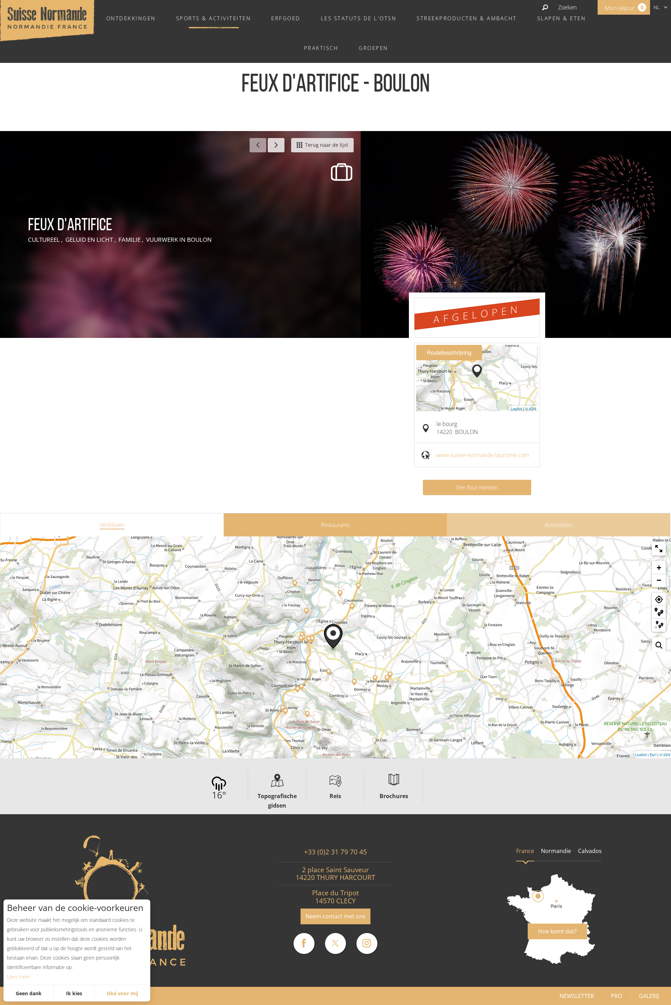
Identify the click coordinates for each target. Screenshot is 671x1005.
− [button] (659, 580)
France (525, 851)
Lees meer (18, 976)
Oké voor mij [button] (122, 993)
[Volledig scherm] (658, 548)
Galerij (649, 996)
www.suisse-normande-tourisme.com (482, 455)
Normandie (556, 851)
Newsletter (577, 996)
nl (656, 7)
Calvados (590, 851)
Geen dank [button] (29, 993)
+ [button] (659, 567)
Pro (616, 996)
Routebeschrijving (449, 352)
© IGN (530, 408)
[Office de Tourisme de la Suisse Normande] (47, 20)
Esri (653, 754)
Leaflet (516, 408)
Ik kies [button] (74, 993)
